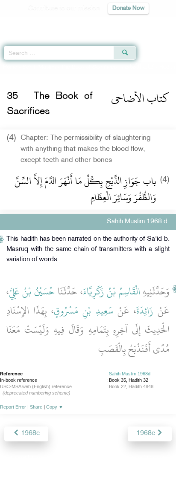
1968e (146, 433)
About (17, 459)
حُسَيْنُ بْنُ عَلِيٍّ (32, 291)
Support (64, 459)
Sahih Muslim (39, 67)
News (39, 459)
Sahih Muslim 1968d (129, 373)
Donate (157, 459)
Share (36, 406)
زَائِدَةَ (144, 311)
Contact (130, 459)
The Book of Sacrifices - (107, 67)
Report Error (13, 406)
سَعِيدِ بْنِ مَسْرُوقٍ (83, 311)
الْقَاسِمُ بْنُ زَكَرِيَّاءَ (111, 291)
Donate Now (128, 8)
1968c (29, 433)
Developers (98, 459)
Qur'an (50, 23)
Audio (151, 23)
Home (10, 67)
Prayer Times (116, 23)
